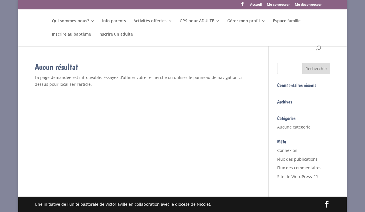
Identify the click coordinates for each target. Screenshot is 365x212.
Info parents (114, 21)
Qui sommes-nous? (70, 21)
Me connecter (278, 5)
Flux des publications (297, 159)
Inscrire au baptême (71, 34)
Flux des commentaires (299, 167)
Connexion (287, 150)
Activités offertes (150, 21)
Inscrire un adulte (115, 34)
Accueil (256, 5)
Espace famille (287, 21)
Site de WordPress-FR (297, 176)
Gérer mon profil (243, 21)
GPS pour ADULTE (197, 21)
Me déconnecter (308, 5)
